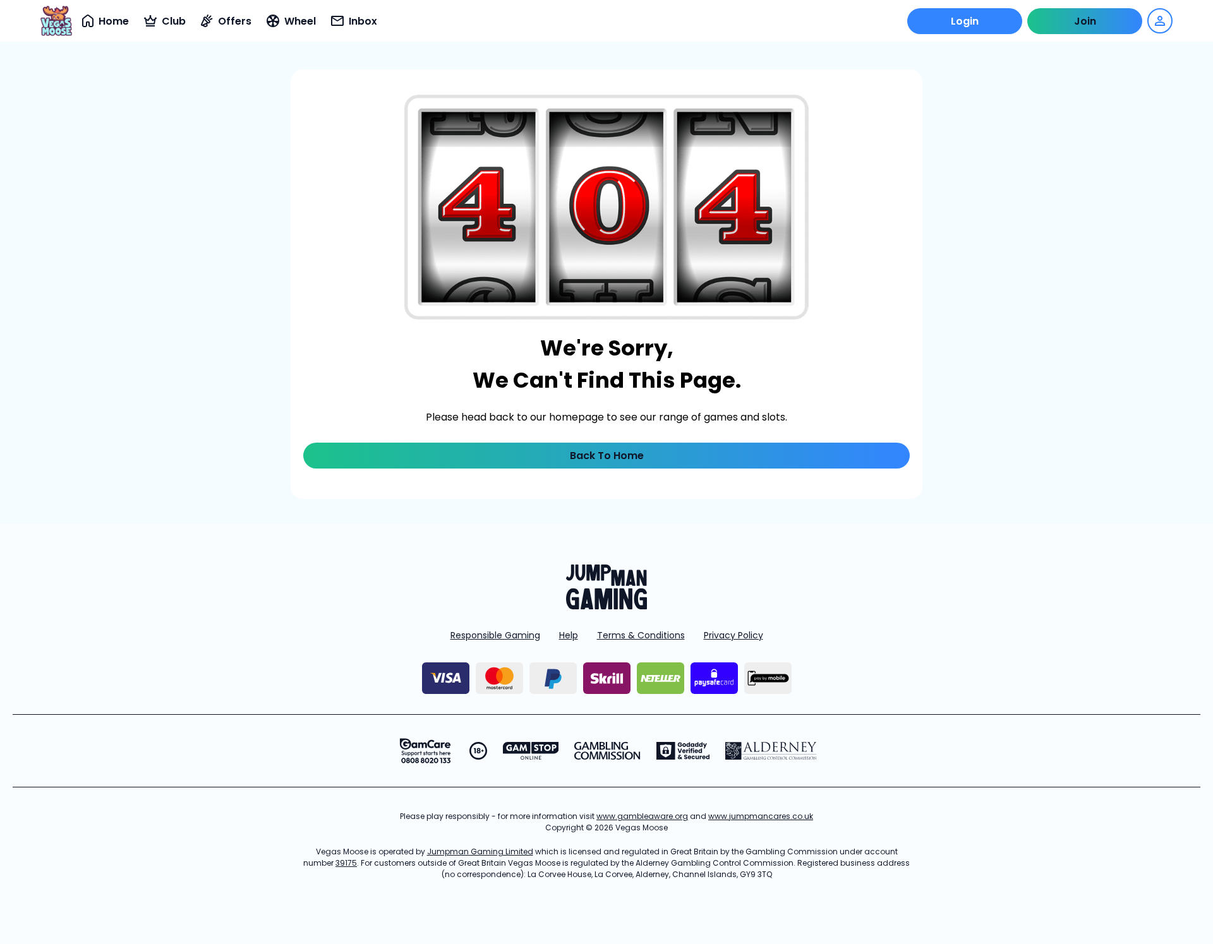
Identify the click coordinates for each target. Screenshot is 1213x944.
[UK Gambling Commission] (607, 751)
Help (568, 635)
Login (965, 21)
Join (1085, 21)
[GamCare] (425, 751)
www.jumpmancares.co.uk (760, 816)
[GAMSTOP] (531, 751)
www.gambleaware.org (642, 816)
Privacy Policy (733, 635)
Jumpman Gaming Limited (480, 851)
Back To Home (607, 455)
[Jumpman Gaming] (606, 606)
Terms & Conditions (641, 635)
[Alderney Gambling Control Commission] (771, 751)
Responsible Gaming (495, 635)
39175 (346, 862)
